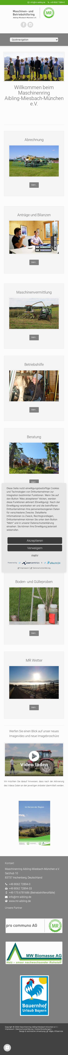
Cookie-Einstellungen (43, 1029)
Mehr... (34, 185)
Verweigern (34, 548)
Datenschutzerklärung (24, 1029)
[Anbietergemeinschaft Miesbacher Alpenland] (34, 995)
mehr (34, 555)
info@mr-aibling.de (37, 2)
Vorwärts (60, 67)
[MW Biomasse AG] (34, 952)
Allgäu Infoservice (56, 1031)
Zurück (7, 67)
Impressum (9, 1029)
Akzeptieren (35, 540)
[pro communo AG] (34, 925)
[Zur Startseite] (34, 13)
